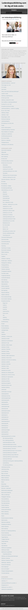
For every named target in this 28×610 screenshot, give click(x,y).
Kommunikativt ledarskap (6, 298)
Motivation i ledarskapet (6, 488)
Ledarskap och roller (5, 379)
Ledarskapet (3, 389)
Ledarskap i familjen (5, 347)
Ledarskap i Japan (5, 114)
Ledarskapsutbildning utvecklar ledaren (10, 456)
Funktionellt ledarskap (5, 277)
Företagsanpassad (5, 142)
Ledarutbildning (6, 463)
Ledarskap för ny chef (7, 206)
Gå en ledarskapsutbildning (8, 440)
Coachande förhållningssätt (6, 237)
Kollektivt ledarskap (5, 294)
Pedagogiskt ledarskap (5, 496)
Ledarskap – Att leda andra (6, 336)
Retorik (2, 515)
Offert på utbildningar (5, 494)
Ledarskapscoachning (5, 395)
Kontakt (2, 323)
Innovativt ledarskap (5, 288)
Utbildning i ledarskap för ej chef (9, 177)
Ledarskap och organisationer (7, 376)
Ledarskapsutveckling (5, 467)
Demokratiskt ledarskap (6, 250)
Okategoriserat (4, 585)
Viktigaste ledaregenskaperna (7, 571)
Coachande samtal (5, 243)
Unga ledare (3, 543)
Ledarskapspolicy (4, 419)
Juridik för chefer (4, 93)
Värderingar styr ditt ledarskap (7, 144)
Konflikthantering (4, 321)
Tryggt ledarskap (4, 537)
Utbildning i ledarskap (5, 558)
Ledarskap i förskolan (5, 353)
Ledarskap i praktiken (5, 362)
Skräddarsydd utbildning (6, 524)
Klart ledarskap (4, 290)
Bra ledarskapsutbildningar (6, 188)
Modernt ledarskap (5, 486)
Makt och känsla (4, 473)
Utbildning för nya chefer (6, 587)
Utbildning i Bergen (5, 112)
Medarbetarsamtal (6, 223)
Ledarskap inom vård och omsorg (8, 374)
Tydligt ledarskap (4, 541)
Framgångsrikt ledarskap (6, 271)
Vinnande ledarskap (5, 573)
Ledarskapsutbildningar (7, 458)
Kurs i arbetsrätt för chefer (8, 202)
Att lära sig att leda (5, 97)
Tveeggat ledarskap (5, 539)
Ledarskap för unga (5, 342)
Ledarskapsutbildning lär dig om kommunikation (12, 450)
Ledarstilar (5, 309)
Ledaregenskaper (4, 330)
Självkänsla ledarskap (5, 522)
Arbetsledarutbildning (7, 167)
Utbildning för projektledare (6, 552)
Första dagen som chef (6, 85)
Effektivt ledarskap (5, 252)
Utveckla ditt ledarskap (5, 564)
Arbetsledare (5, 165)
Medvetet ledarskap (5, 479)
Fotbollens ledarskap (5, 269)
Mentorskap (3, 484)
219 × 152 (14, 19)
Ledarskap (3, 334)
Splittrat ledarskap (5, 526)
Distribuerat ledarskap (5, 119)
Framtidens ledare (4, 273)
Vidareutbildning (6, 319)
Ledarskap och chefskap (7, 214)
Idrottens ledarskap (5, 286)
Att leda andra (4, 158)
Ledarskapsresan (4, 425)
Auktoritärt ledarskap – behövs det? (8, 179)
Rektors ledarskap (5, 513)
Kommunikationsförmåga (6, 296)
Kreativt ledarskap (5, 325)
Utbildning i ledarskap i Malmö (7, 560)
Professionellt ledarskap (6, 509)
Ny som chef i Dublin (5, 110)
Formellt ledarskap (5, 267)
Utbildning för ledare (5, 549)
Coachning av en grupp (5, 248)
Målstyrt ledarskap (5, 477)
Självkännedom (4, 520)
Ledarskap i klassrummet (6, 357)
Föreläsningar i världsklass (6, 260)
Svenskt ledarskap (5, 532)
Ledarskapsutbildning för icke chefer (10, 171)
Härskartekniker (4, 284)
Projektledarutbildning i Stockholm (8, 129)
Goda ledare (3, 89)
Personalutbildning (5, 499)
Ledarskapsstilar (4, 427)
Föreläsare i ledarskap (5, 258)
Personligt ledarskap (5, 503)
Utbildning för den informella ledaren (10, 175)
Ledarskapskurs (4, 415)
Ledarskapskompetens (5, 410)
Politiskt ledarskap (5, 505)
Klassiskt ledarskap (5, 292)
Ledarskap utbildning (5, 387)
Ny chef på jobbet (6, 225)
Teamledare (5, 173)
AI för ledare (3, 87)
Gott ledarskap (4, 279)
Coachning (3, 245)
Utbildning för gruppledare (6, 547)
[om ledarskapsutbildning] (14, 27)
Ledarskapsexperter (5, 400)
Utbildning (5, 317)
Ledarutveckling (6, 311)
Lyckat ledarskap (4, 471)
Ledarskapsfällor (4, 402)
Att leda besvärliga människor (7, 160)
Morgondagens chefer (5, 117)
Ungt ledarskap (4, 545)
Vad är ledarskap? (4, 566)
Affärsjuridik (3, 152)
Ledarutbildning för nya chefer (8, 220)
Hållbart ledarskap (4, 282)
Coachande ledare (4, 239)
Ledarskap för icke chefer (8, 169)
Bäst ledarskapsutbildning (8, 438)
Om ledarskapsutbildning (8, 465)
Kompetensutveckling (5, 301)
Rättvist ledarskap (5, 511)
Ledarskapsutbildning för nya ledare (8, 436)
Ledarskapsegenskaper (6, 398)
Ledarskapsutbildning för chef (8, 216)
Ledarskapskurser (4, 417)
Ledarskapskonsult (5, 412)
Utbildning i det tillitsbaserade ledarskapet (9, 556)
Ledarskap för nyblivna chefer (8, 210)
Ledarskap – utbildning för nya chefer (10, 204)
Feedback (3, 256)
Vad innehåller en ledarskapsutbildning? (9, 102)
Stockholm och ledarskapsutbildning (8, 530)
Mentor (2, 482)
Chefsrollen (5, 194)
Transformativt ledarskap (6, 535)
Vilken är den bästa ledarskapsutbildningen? (10, 91)
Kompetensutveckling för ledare (7, 106)
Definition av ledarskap (5, 140)
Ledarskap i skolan (5, 366)
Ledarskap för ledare (5, 338)
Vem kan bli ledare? (5, 568)
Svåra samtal (5, 313)
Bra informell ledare (5, 138)
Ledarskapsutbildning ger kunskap (9, 444)
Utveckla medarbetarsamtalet (8, 233)
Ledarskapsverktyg (5, 469)
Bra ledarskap (4, 183)
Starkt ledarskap (4, 528)
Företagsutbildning (5, 265)
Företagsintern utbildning (6, 262)
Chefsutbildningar (6, 198)
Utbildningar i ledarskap (6, 562)
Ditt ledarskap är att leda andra (7, 123)
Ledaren (3, 332)
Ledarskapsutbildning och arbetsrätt (10, 452)
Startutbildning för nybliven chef (9, 231)
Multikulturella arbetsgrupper (7, 490)
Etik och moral (4, 254)
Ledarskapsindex (4, 408)
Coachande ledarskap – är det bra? (8, 83)
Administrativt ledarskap (6, 150)
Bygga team (5, 303)
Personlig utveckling (5, 501)
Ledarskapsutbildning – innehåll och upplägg (10, 108)
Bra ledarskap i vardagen (6, 185)
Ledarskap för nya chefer (8, 208)
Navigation (14, 10)
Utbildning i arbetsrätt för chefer (7, 100)
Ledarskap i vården (5, 368)
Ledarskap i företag (5, 351)
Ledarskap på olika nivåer (6, 385)
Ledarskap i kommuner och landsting (8, 359)
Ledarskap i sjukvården (6, 364)
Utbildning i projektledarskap (7, 95)
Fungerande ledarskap (5, 275)
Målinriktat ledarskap (5, 475)
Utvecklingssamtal (6, 235)
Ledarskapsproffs (4, 423)
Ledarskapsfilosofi (5, 404)
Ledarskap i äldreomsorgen (6, 345)
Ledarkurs (5, 305)
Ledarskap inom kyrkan (6, 370)
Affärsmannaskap (4, 154)
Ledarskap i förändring (5, 349)
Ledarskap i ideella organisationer (8, 355)
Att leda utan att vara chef (6, 163)
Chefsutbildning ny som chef (7, 190)
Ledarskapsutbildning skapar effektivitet (10, 454)
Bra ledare (3, 181)
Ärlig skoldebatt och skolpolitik (7, 131)
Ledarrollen (5, 307)
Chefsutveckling (6, 200)
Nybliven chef (5, 229)
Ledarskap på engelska (6, 383)
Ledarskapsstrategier (5, 429)
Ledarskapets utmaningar (6, 391)
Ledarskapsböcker (5, 393)
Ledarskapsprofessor (5, 421)
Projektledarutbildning (7, 554)
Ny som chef (5, 227)
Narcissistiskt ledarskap (6, 492)
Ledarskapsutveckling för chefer (9, 218)
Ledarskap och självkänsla (6, 134)
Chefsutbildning (6, 196)
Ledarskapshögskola (5, 121)
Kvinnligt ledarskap (5, 328)
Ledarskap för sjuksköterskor (7, 340)
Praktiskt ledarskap (5, 507)
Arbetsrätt (5, 192)
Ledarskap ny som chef (7, 212)
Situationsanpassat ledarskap (7, 518)
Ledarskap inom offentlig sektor (7, 372)
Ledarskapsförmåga (5, 406)
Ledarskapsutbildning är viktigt (9, 442)
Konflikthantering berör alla (6, 136)
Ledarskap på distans (5, 381)
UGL (4, 315)
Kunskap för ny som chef (6, 104)
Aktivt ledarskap (4, 156)
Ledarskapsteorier (4, 434)
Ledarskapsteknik (4, 432)
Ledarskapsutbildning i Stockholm (9, 448)
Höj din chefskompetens (6, 127)
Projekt (2, 125)
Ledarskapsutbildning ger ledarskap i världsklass (12, 446)
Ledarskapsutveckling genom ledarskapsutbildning (13, 460)
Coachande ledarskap (5, 241)
